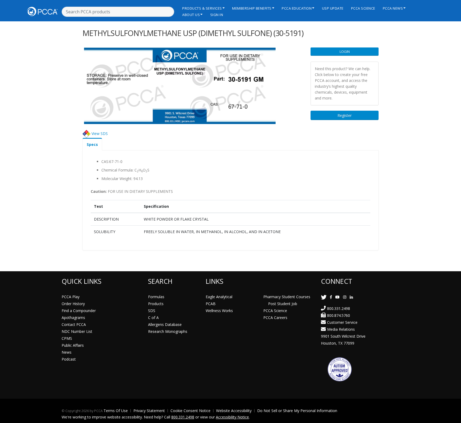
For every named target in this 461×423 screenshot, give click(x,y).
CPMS (67, 338)
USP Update (333, 8)
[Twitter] (324, 297)
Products (156, 303)
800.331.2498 (338, 308)
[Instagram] (344, 297)
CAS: (105, 161)
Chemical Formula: (117, 170)
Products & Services (202, 8)
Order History (73, 303)
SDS (151, 310)
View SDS (100, 133)
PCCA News (393, 8)
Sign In (216, 14)
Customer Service (342, 322)
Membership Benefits (252, 8)
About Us (191, 14)
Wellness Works (219, 310)
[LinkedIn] (351, 297)
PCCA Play (71, 296)
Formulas (156, 296)
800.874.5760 (338, 315)
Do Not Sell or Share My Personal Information (297, 410)
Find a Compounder (79, 310)
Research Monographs (167, 331)
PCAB (211, 303)
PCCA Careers (275, 317)
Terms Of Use (116, 410)
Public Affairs (73, 345)
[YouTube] (337, 297)
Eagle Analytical (219, 296)
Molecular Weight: (116, 178)
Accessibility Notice (232, 417)
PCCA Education (297, 8)
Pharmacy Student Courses (286, 296)
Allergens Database (165, 324)
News (66, 352)
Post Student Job (282, 303)
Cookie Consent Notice (190, 410)
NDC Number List (77, 331)
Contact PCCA (74, 324)
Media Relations (341, 329)
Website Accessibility (234, 410)
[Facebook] (331, 297)
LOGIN (345, 51)
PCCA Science (363, 8)
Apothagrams (73, 317)
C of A (153, 317)
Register (344, 115)
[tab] (92, 144)
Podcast (69, 359)
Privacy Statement (149, 410)
